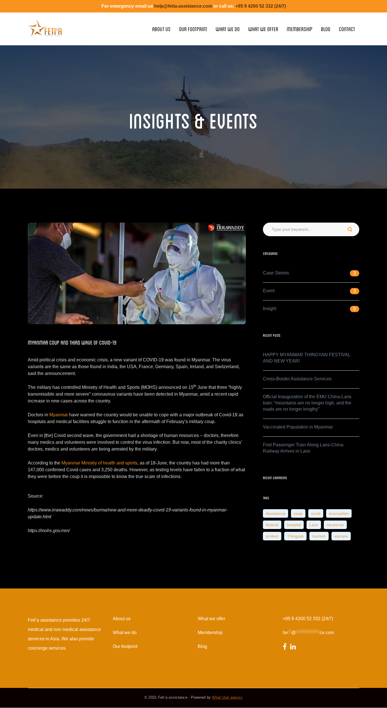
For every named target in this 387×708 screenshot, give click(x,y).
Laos (313, 525)
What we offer (211, 618)
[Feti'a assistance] (45, 25)
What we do (125, 632)
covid (315, 513)
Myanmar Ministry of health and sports (99, 462)
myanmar (335, 525)
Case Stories (276, 272)
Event (269, 290)
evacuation (339, 513)
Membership (210, 632)
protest (272, 536)
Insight (269, 308)
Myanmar (58, 414)
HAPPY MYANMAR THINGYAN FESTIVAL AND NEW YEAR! (306, 357)
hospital (294, 525)
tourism (319, 536)
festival (272, 525)
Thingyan (295, 536)
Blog (202, 646)
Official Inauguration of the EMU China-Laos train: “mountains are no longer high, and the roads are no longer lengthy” (307, 402)
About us (122, 618)
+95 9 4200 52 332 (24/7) (308, 618)
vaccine (341, 536)
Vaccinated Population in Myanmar (298, 427)
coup (298, 513)
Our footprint (125, 646)
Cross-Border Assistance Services (297, 378)
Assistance (275, 513)
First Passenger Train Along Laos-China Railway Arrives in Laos (303, 447)
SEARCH (349, 229)
